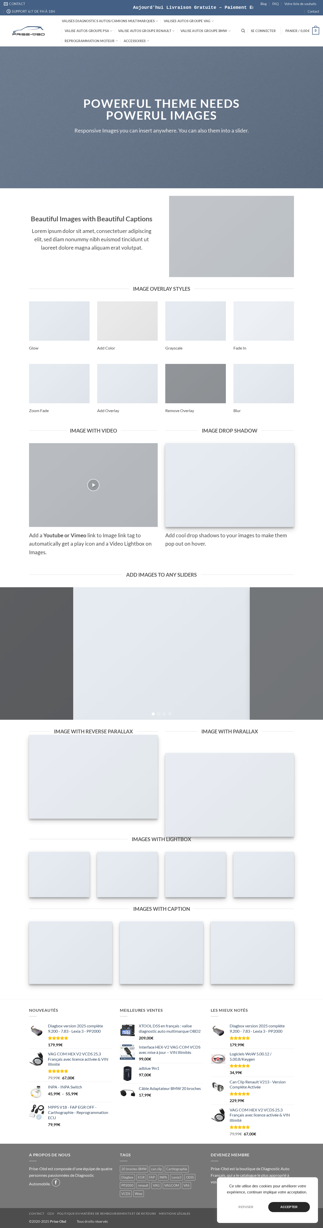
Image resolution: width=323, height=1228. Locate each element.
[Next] (310, 653)
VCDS (125, 1194)
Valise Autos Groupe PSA (87, 31)
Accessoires (135, 41)
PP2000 (127, 1185)
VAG (156, 1185)
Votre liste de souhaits (300, 4)
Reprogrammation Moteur (90, 41)
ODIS (190, 1177)
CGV (50, 1213)
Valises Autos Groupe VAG (187, 21)
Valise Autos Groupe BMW (203, 31)
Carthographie (176, 1169)
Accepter (289, 1207)
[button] (263, 30)
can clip (156, 1169)
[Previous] (12, 653)
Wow (138, 1194)
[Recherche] (243, 31)
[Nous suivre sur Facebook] (56, 1183)
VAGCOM (171, 1185)
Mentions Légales (174, 1213)
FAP (152, 1177)
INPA (163, 1177)
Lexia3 (176, 1177)
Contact (313, 11)
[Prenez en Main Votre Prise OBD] (29, 30)
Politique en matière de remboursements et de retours (106, 1213)
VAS (186, 1185)
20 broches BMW (134, 1169)
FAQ (275, 4)
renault (143, 1185)
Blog (263, 4)
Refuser (245, 1207)
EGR (141, 1177)
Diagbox (127, 1177)
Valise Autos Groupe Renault (144, 31)
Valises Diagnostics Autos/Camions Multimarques (108, 21)
